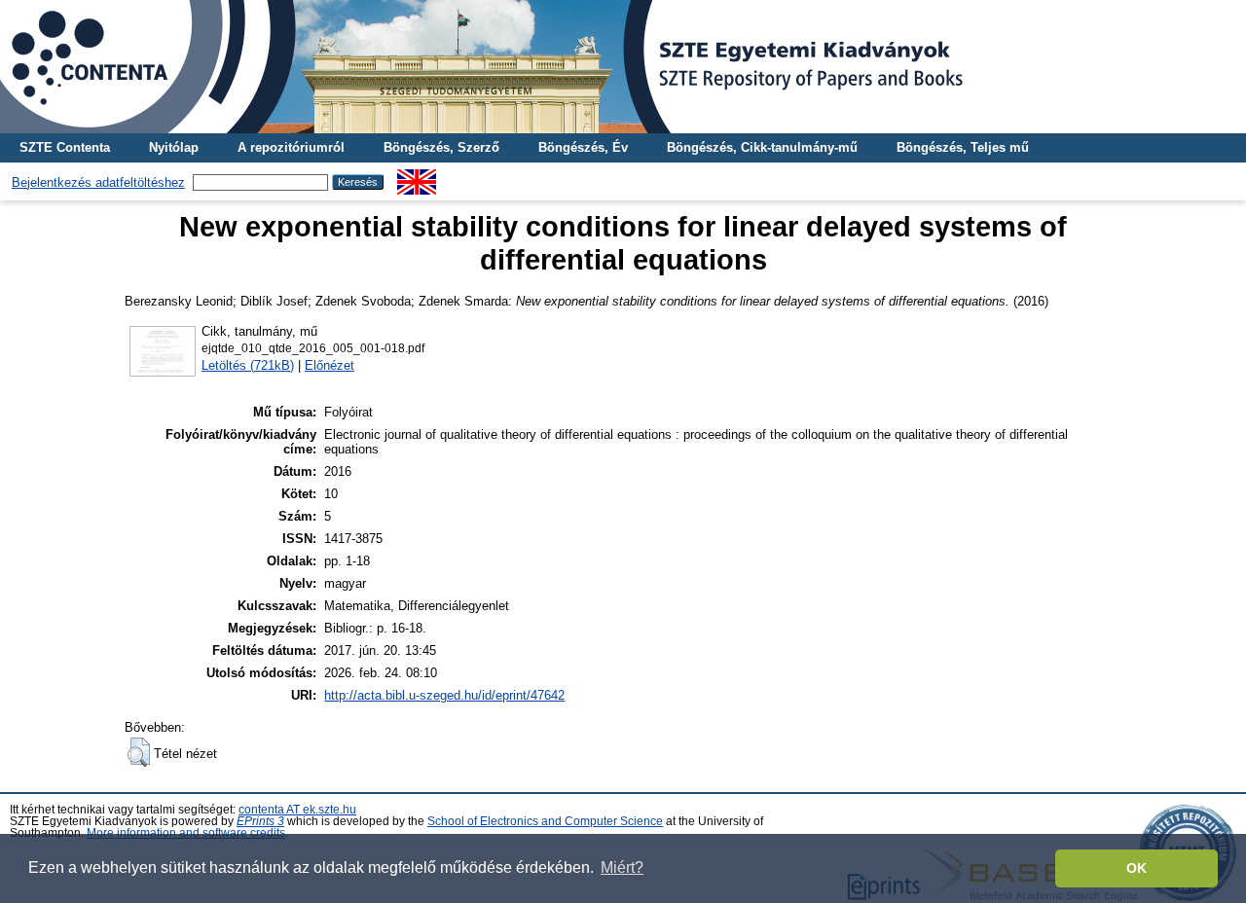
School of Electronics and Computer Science (545, 821)
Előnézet (329, 365)
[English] (416, 176)
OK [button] (1136, 868)
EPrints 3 (260, 821)
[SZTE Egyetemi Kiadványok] (623, 66)
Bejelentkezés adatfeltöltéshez (98, 182)
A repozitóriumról (291, 147)
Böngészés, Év (583, 147)
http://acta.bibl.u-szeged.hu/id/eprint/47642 (444, 695)
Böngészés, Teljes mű (963, 147)
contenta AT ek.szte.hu (297, 809)
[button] (139, 752)
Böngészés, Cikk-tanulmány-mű (762, 147)
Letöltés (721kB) (248, 365)
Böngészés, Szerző (441, 147)
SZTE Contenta (64, 147)
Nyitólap (174, 147)
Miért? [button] (622, 867)
